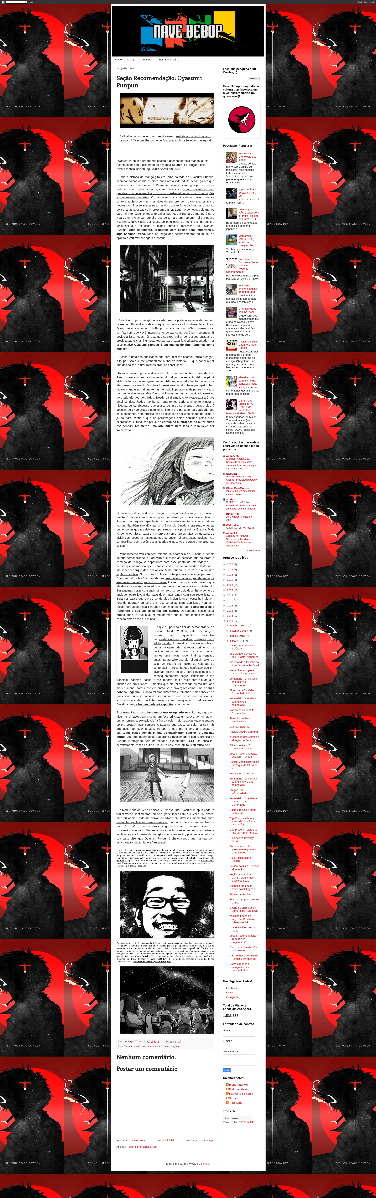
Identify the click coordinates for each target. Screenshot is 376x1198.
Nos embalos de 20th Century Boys (241, 712)
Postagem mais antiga (200, 1140)
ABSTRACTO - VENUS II (240, 528)
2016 (230, 605)
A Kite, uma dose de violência (241, 647)
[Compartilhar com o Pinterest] (179, 1041)
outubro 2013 (238, 625)
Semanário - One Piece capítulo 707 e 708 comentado (243, 781)
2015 (230, 610)
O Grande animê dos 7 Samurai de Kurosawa (243, 909)
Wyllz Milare (233, 525)
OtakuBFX (232, 514)
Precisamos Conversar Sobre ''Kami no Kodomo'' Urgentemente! (242, 265)
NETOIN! (231, 473)
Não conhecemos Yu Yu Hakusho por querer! (243, 957)
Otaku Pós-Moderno (238, 488)
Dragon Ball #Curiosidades (239, 792)
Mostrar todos (253, 550)
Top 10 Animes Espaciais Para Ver (247, 192)
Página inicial (166, 1140)
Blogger (205, 1163)
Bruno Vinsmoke (239, 1084)
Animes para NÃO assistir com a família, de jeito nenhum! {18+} (249, 214)
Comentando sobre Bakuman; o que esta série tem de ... (243, 849)
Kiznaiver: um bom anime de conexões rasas (248, 380)
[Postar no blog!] (170, 1041)
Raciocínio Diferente (241, 1093)
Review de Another (240, 894)
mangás (137, 1046)
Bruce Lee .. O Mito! (241, 773)
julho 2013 (236, 641)
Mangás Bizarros (239, 726)
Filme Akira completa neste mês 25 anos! (242, 672)
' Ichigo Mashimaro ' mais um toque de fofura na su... (244, 765)
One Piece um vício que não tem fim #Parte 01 (243, 831)
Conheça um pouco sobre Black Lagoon (242, 887)
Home (118, 59)
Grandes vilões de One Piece (247, 310)
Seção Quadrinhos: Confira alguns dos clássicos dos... (241, 877)
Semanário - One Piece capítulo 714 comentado (243, 681)
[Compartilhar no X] (173, 1041)
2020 (230, 585)
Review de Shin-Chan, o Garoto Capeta (248, 344)
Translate (249, 1122)
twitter (229, 992)
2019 (230, 590)
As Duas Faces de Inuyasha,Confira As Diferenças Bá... (242, 919)
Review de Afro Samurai (243, 731)
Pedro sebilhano (238, 1089)
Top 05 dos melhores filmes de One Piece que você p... (242, 821)
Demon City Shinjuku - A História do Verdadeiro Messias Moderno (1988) (240, 407)
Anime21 (231, 533)
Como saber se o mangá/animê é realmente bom (239, 967)
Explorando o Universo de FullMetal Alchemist (243, 655)
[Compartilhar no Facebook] (176, 1041)
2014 (230, 615)
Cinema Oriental (166, 59)
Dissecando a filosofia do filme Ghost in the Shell (244, 664)
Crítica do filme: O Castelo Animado (240, 747)
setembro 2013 (239, 630)
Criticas (128, 1046)
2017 (230, 600)
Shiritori (231, 499)
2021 (230, 579)
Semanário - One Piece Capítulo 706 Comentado (243, 801)
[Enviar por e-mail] (167, 1041)
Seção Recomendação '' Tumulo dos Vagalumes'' (243, 939)
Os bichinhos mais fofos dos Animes (243, 949)
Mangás (132, 59)
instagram (232, 997)
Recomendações (170, 1046)
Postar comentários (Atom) (142, 1146)
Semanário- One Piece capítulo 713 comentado (242, 701)
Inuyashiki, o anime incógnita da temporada (248, 288)
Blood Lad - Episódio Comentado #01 (241, 692)
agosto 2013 (237, 635)
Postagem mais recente (131, 1140)
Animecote (233, 456)
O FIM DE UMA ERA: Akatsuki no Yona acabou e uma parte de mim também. (241, 505)
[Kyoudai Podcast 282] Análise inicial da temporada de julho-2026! (241, 479)
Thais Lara (235, 1102)
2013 (230, 621)
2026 (230, 564)
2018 (230, 595)
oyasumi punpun (151, 1046)
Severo (233, 1098)
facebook (231, 988)
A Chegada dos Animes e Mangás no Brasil (244, 738)
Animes (146, 59)
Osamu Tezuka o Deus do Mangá (242, 811)
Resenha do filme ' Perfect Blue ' (240, 720)
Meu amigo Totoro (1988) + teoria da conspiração (248, 240)
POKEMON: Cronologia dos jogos (247, 156)
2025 (230, 569)
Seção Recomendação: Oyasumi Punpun (243, 755)
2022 (230, 574)
